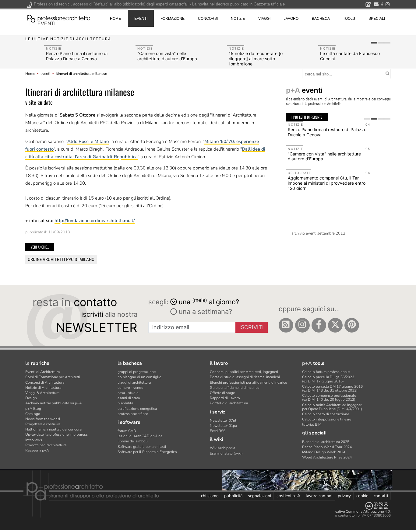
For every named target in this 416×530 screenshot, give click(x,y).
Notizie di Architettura (43, 387)
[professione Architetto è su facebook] (319, 325)
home (115, 18)
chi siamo (210, 496)
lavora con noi (319, 496)
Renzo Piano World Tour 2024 (327, 447)
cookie (362, 496)
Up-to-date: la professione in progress (56, 434)
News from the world (42, 419)
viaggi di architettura (134, 382)
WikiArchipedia (222, 447)
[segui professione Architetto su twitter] (335, 325)
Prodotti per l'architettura (45, 445)
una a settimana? (204, 312)
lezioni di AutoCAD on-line (140, 436)
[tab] (374, 43)
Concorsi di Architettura (44, 382)
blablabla (125, 403)
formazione (172, 18)
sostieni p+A (288, 496)
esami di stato (129, 398)
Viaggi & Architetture (42, 392)
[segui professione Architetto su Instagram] (302, 325)
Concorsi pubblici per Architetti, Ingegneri (244, 371)
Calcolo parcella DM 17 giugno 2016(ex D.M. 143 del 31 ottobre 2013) (332, 388)
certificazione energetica (137, 408)
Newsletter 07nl (223, 420)
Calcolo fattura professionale (326, 371)
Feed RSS (217, 430)
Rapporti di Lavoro (225, 398)
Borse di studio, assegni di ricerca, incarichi (245, 377)
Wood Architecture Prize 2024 (327, 457)
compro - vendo (130, 387)
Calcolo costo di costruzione (325, 414)
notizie (238, 18)
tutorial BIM (311, 424)
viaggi (264, 18)
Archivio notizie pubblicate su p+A (53, 403)
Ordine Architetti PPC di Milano (61, 259)
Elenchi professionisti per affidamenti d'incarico (248, 382)
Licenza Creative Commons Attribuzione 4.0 (354, 511)
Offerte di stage (222, 392)
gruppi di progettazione (137, 371)
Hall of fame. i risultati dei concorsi (53, 429)
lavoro (291, 18)
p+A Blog (33, 408)
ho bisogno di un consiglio (139, 377)
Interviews (33, 440)
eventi (46, 23)
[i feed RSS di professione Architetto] (286, 325)
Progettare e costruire (42, 424)
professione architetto (59, 18)
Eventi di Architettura (42, 371)
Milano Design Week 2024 (323, 452)
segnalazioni (259, 496)
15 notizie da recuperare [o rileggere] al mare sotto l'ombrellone (256, 58)
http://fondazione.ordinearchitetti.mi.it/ (95, 221)
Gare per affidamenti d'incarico (234, 387)
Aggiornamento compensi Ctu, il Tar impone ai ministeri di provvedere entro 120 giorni (326, 183)
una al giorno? (209, 301)
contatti (381, 496)
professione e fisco (133, 413)
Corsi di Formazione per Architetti (52, 377)
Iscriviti (251, 327)
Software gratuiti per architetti (142, 446)
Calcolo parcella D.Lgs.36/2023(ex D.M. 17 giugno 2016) (328, 379)
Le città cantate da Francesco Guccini (350, 56)
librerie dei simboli (133, 441)
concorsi (208, 18)
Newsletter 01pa (223, 425)
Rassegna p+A (37, 450)
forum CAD (127, 430)
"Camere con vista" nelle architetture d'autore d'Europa (167, 56)
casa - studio (128, 392)
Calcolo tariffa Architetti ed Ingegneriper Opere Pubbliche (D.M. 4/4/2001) (332, 407)
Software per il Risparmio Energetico (147, 451)
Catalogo (32, 413)
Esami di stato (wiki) (226, 453)
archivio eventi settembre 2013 (318, 233)
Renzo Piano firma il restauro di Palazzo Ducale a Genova (77, 56)
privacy (344, 496)
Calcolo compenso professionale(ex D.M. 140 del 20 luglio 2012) (329, 397)
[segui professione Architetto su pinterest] (351, 325)
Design (31, 398)
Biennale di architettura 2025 (325, 441)
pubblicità (233, 496)
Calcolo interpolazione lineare (326, 419)
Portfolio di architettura (229, 403)
